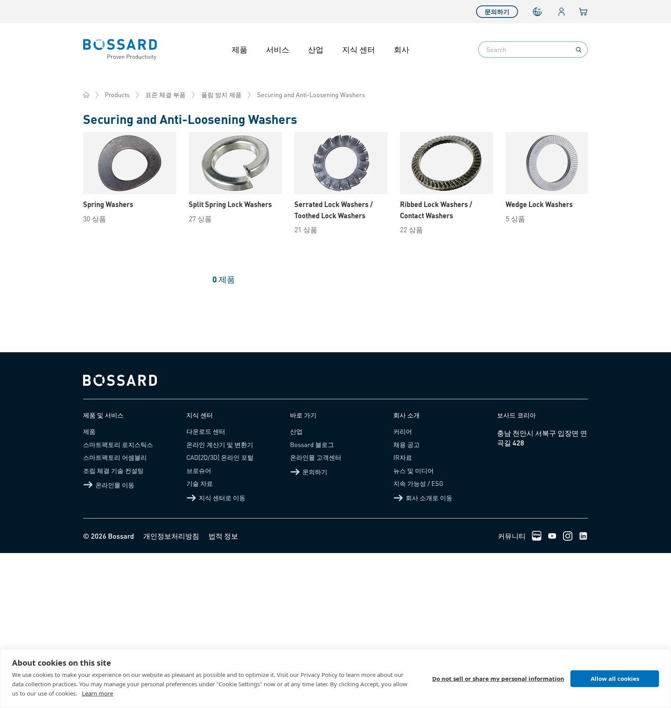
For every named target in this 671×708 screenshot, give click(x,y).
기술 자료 (199, 483)
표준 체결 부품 (165, 94)
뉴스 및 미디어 (413, 470)
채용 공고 (406, 444)
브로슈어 (198, 470)
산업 (315, 49)
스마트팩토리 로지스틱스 (118, 444)
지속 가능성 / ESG (418, 483)
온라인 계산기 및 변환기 (219, 444)
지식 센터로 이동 (222, 498)
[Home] (86, 95)
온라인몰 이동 (115, 485)
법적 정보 (223, 535)
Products (117, 94)
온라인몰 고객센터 (315, 457)
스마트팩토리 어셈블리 (115, 457)
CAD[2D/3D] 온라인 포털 (220, 457)
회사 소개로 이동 (429, 498)
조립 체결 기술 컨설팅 (113, 470)
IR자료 (402, 457)
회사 (401, 49)
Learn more (97, 693)
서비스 (277, 49)
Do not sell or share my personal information (498, 678)
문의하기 (497, 11)
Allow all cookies (615, 678)
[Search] (578, 50)
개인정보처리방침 (171, 535)
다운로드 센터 (205, 431)
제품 (239, 49)
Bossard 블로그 (312, 444)
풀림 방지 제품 (221, 94)
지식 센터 (358, 49)
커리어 (402, 431)
